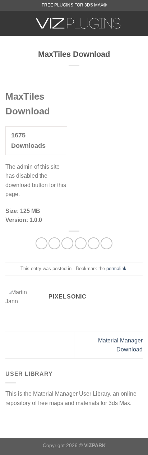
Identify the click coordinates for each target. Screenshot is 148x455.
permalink (116, 268)
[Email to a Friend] (81, 243)
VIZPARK (95, 445)
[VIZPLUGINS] (78, 23)
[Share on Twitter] (67, 243)
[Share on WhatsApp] (41, 243)
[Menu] (9, 23)
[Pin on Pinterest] (94, 243)
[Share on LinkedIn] (106, 243)
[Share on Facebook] (54, 243)
